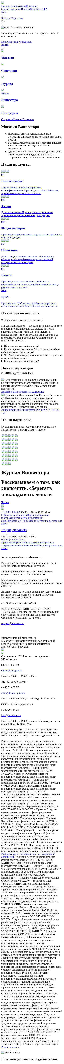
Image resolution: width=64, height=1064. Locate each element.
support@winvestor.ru (12, 539)
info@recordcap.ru (11, 715)
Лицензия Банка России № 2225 (19, 391)
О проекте (7, 119)
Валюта (25, 9)
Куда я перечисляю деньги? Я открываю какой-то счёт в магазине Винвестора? (30, 351)
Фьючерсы (36, 9)
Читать (5, 502)
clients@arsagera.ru (11, 670)
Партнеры (28, 119)
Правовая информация (14, 542)
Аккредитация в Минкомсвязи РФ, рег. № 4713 (27, 409)
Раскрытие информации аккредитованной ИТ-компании (22, 519)
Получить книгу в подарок (16, 41)
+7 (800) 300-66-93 (11, 512)
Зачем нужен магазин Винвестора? (23, 320)
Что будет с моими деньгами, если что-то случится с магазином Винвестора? (32, 356)
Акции (22, 6)
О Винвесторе (9, 515)
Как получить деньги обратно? (21, 361)
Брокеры (6, 18)
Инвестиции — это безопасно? (21, 346)
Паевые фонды (9, 6)
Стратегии (17, 18)
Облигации (14, 9)
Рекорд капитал (10, 1047)
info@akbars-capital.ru (13, 693)
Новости (17, 119)
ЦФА (24, 10)
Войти (5, 44)
